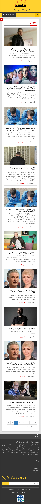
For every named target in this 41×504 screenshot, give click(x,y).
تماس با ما (35, 470)
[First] (35, 422)
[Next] (31, 426)
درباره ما (36, 468)
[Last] (27, 426)
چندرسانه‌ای (22, 302)
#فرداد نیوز (14, 10)
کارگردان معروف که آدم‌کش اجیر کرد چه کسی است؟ (21, 169)
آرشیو (36, 473)
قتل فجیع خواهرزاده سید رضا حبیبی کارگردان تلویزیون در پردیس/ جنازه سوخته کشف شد (21, 50)
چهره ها (21, 102)
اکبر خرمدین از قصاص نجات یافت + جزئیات (22, 402)
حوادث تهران (21, 61)
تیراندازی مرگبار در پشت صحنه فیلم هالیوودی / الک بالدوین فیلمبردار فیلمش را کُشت (20, 364)
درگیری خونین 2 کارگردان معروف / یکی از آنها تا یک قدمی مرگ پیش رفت (20, 210)
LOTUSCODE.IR (25, 493)
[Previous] (31, 422)
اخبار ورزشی (21, 337)
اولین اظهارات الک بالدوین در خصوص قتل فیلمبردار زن (22, 292)
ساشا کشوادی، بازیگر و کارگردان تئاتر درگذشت (21, 328)
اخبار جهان (22, 376)
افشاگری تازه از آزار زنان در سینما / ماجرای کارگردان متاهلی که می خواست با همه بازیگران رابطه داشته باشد (21, 89)
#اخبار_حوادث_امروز (24, 10)
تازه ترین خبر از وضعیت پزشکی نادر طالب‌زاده (21, 253)
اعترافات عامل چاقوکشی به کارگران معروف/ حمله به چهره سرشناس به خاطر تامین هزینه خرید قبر (20, 129)
